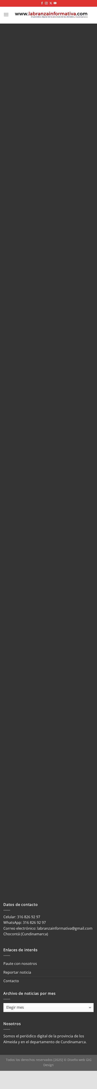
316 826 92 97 (34, 922)
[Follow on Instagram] (46, 3)
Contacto (11, 980)
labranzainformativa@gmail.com (64, 928)
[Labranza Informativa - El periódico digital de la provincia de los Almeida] (51, 14)
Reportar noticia (17, 972)
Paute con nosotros (20, 963)
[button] (6, 14)
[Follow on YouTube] (55, 3)
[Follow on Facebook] (42, 3)
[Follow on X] (50, 3)
